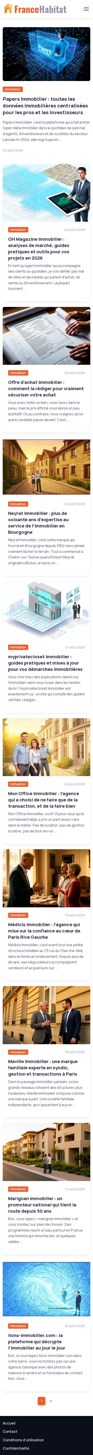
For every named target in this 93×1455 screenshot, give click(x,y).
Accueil (9, 1423)
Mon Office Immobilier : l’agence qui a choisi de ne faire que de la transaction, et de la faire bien (43, 799)
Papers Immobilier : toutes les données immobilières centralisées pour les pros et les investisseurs (45, 106)
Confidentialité (16, 1448)
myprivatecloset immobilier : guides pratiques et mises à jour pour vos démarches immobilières (45, 663)
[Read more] (46, 54)
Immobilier (13, 89)
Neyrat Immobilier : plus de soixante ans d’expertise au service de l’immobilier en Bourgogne (38, 522)
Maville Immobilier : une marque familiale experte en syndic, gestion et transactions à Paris (43, 1067)
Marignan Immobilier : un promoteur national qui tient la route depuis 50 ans (42, 1204)
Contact (10, 1431)
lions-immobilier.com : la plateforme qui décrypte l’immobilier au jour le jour (36, 1341)
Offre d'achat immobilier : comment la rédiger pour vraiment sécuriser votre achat (46, 388)
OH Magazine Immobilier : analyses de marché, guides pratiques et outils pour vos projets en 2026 (38, 248)
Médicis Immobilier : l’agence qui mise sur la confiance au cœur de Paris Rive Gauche (44, 930)
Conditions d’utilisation (23, 1439)
